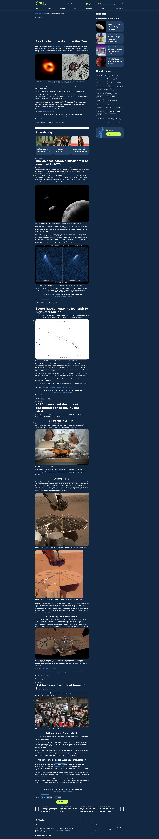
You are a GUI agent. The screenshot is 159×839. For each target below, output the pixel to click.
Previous (37, 809)
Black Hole (43, 122)
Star (106, 111)
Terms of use (112, 825)
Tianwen (55, 302)
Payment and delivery (97, 822)
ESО (50, 122)
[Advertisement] (62, 30)
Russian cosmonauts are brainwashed (61, 387)
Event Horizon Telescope (59, 122)
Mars (48, 679)
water (116, 122)
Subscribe (115, 134)
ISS (112, 89)
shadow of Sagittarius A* (58, 46)
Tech (75, 8)
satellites (99, 107)
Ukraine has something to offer (62, 766)
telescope (110, 118)
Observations (88, 8)
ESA (42, 797)
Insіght (42, 679)
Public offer (94, 830)
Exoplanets (118, 82)
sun (106, 114)
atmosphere (100, 78)
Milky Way (100, 96)
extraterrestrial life (102, 86)
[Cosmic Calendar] (123, 3)
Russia (49, 398)
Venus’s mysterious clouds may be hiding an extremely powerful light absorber (88, 810)
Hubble (106, 89)
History (99, 89)
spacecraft (118, 107)
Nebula (99, 100)
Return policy (94, 825)
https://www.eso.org (48, 111)
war (111, 122)
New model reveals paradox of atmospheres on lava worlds (115, 61)
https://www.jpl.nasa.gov (49, 668)
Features (103, 8)
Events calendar (95, 833)
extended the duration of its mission (66, 482)
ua (68, 3)
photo (99, 104)
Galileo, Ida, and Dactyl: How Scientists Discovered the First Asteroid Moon (115, 27)
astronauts (115, 75)
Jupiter (109, 93)
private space (49, 797)
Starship (99, 114)
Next (122, 809)
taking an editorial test (69, 109)
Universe (99, 122)
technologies (58, 797)
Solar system (109, 107)
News (37, 8)
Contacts (82, 825)
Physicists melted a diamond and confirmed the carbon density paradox (115, 50)
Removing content (96, 828)
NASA (54, 679)
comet (99, 82)
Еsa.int (44, 786)
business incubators (60, 763)
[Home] (40, 3)
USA (106, 122)
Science (62, 8)
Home (36, 13)
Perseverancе (113, 100)
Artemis (99, 75)
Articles (49, 8)
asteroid (42, 302)
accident (43, 398)
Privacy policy (112, 822)
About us (82, 822)
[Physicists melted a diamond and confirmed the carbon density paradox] (101, 50)
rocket (115, 104)
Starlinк (112, 111)
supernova (113, 114)
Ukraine (118, 118)
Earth (105, 82)
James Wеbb (100, 93)
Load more (62, 801)
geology (119, 86)
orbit (105, 100)
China (49, 302)
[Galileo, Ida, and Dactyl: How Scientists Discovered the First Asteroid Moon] (101, 26)
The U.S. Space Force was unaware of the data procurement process (106, 810)
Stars (118, 111)
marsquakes (72, 427)
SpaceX (99, 111)
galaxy (112, 86)
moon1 (107, 96)
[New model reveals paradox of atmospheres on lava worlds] (101, 62)
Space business (119, 8)
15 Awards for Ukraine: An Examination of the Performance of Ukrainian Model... (114, 39)
